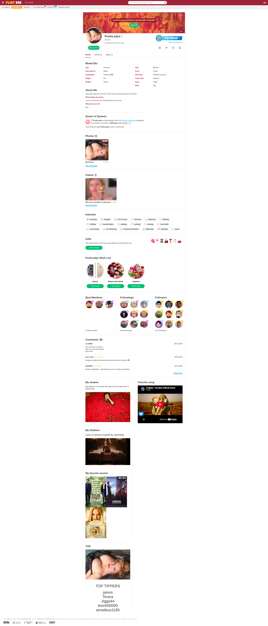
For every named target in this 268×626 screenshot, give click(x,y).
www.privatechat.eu (25, 619)
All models (6, 7)
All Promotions (38, 7)
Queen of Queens (128, 120)
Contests (50, 7)
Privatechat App (64, 7)
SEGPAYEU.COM (49, 619)
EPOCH (40, 619)
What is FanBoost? (176, 42)
